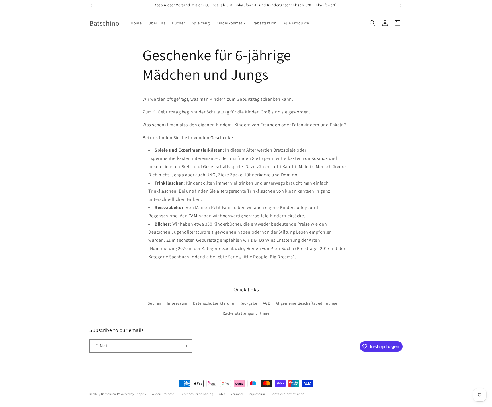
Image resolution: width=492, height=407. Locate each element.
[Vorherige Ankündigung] (91, 5)
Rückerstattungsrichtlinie (246, 313)
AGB (266, 303)
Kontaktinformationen (287, 394)
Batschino (108, 394)
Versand (237, 394)
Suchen (154, 303)
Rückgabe (248, 303)
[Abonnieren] (185, 346)
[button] (372, 23)
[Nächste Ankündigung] (400, 5)
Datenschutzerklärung (213, 303)
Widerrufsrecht (163, 394)
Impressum (177, 303)
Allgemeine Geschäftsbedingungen (308, 303)
